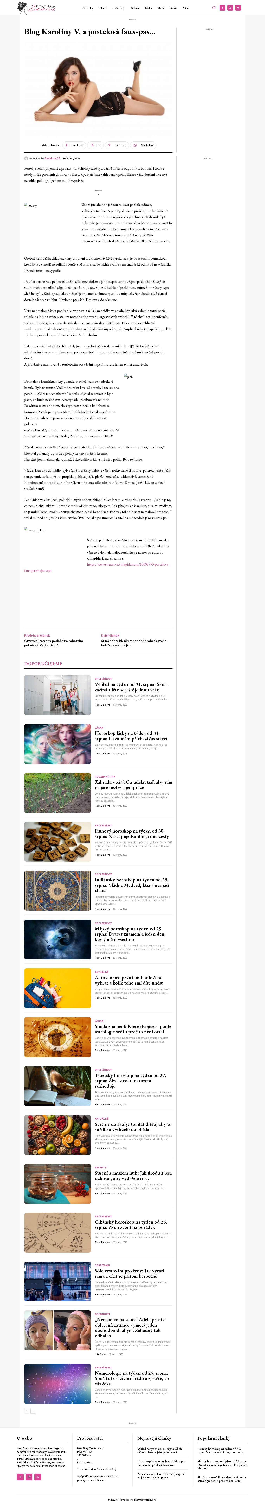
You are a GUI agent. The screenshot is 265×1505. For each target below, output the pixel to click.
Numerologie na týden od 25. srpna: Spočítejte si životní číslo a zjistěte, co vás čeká (132, 1378)
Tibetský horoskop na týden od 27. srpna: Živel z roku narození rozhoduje (130, 1080)
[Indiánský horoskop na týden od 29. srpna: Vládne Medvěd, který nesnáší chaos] (57, 890)
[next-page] (32, 1411)
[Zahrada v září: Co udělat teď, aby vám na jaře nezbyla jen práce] (57, 793)
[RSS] (238, 8)
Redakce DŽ (52, 158)
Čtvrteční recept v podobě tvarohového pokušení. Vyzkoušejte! (53, 643)
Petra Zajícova (102, 705)
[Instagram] (230, 8)
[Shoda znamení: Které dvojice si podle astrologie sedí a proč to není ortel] (57, 1037)
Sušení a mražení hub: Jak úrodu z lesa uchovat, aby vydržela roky (133, 1175)
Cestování (102, 1265)
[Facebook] (222, 8)
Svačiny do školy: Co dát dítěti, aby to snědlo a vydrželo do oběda (133, 1127)
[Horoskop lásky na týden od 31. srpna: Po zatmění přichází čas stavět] (57, 744)
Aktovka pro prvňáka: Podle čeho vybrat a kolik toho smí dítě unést (129, 980)
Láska (99, 727)
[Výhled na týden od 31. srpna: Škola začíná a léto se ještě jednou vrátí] (57, 695)
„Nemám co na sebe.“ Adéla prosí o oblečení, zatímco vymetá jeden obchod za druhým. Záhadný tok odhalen (130, 1327)
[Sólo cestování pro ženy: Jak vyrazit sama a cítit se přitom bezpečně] (57, 1281)
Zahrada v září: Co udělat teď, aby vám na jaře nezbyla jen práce (133, 785)
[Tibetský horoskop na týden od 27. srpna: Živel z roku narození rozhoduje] (57, 1086)
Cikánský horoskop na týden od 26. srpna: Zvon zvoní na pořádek (131, 1224)
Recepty (101, 1167)
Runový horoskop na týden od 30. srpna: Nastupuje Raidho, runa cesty (132, 833)
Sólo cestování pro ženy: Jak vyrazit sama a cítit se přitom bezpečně (130, 1273)
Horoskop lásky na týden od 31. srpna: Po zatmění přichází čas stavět (131, 736)
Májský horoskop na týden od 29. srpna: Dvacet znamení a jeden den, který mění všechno (130, 934)
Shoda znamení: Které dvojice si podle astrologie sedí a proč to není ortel (133, 1029)
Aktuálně (102, 972)
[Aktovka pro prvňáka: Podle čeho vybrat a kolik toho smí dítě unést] (57, 988)
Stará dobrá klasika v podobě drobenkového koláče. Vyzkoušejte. (133, 643)
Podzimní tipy (105, 776)
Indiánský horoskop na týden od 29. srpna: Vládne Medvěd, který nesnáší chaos (132, 885)
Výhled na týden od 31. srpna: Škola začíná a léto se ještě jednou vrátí (131, 687)
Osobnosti (102, 1314)
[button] (214, 7)
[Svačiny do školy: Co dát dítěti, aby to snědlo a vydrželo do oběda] (57, 1135)
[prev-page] (26, 1411)
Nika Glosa (100, 1354)
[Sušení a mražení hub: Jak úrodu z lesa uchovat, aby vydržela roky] (57, 1184)
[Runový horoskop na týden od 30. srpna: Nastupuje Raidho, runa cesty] (57, 842)
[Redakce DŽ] (26, 158)
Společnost (103, 679)
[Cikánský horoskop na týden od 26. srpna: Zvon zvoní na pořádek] (57, 1233)
